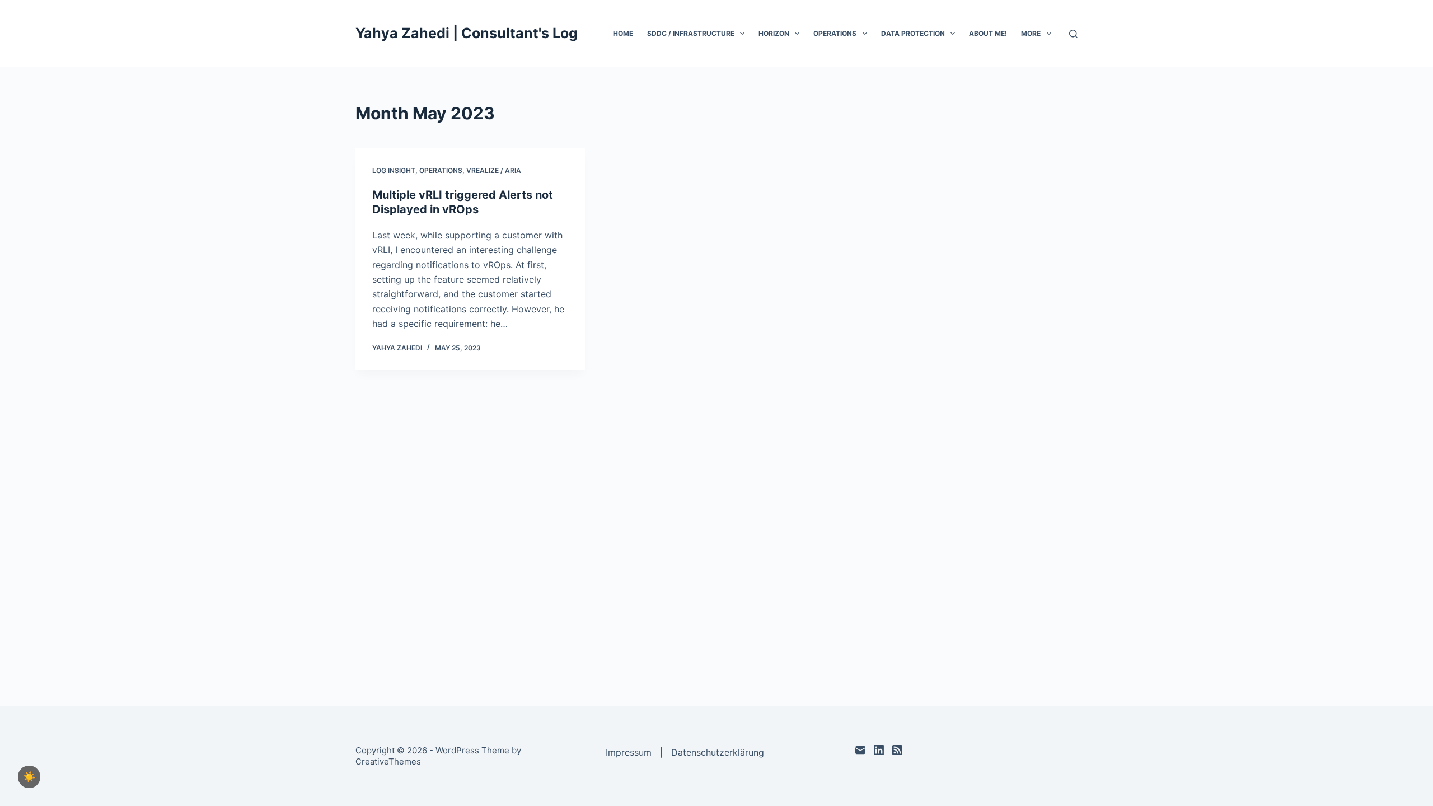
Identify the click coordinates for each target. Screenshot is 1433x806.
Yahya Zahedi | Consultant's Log (466, 33)
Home (623, 33)
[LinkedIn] (879, 750)
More (1031, 33)
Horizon (773, 33)
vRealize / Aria (493, 170)
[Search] (1073, 34)
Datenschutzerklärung (717, 752)
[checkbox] (29, 777)
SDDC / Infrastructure (690, 33)
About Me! (988, 33)
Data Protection (913, 33)
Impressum (629, 752)
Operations (834, 33)
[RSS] (897, 750)
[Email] (860, 750)
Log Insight (393, 170)
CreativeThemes (388, 761)
